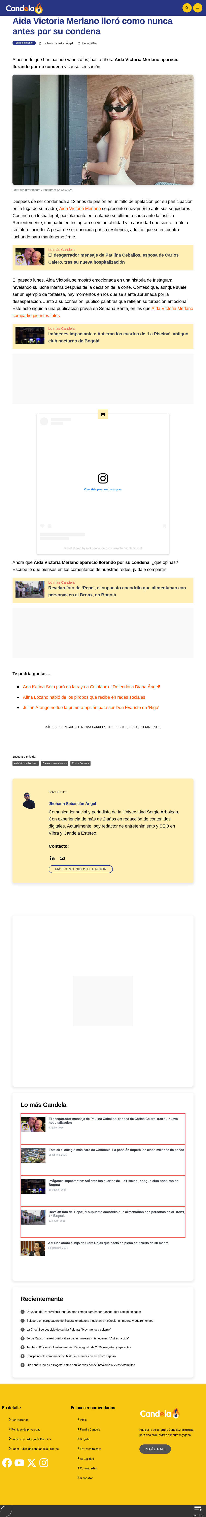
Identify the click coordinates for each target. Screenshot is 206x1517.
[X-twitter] (32, 1463)
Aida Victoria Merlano (80, 208)
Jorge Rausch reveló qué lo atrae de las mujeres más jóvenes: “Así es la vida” (78, 1338)
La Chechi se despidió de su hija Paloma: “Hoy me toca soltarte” (69, 1329)
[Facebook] (7, 1463)
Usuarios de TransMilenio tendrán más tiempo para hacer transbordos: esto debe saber (84, 1311)
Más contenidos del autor (80, 869)
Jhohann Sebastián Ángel (58, 43)
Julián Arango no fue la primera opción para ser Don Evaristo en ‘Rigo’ (91, 707)
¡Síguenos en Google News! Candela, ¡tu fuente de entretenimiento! (103, 727)
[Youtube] (19, 1463)
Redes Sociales (80, 763)
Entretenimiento (24, 42)
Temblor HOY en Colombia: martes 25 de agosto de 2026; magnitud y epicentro (79, 1347)
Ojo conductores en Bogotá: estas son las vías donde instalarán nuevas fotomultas (81, 1365)
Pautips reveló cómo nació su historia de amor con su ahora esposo (71, 1356)
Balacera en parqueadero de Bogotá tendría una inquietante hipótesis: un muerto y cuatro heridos (90, 1320)
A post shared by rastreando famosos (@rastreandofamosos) (103, 548)
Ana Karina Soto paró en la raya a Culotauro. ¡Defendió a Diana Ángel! (91, 686)
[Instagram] (44, 1463)
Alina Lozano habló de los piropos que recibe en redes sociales (84, 697)
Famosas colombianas (54, 763)
